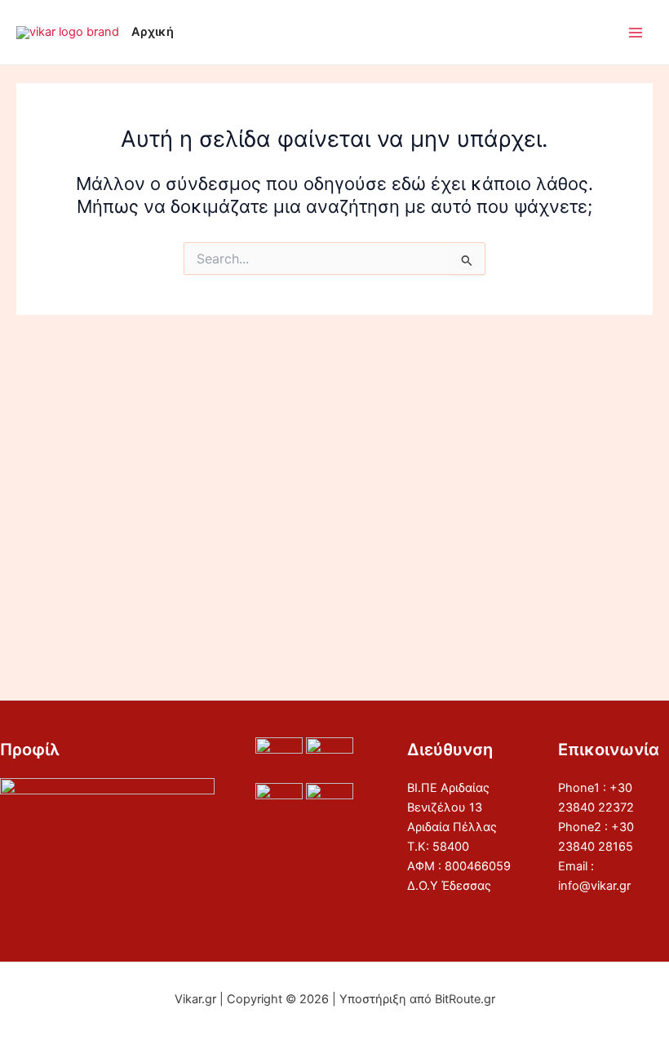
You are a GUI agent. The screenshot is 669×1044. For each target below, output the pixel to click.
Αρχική (152, 31)
